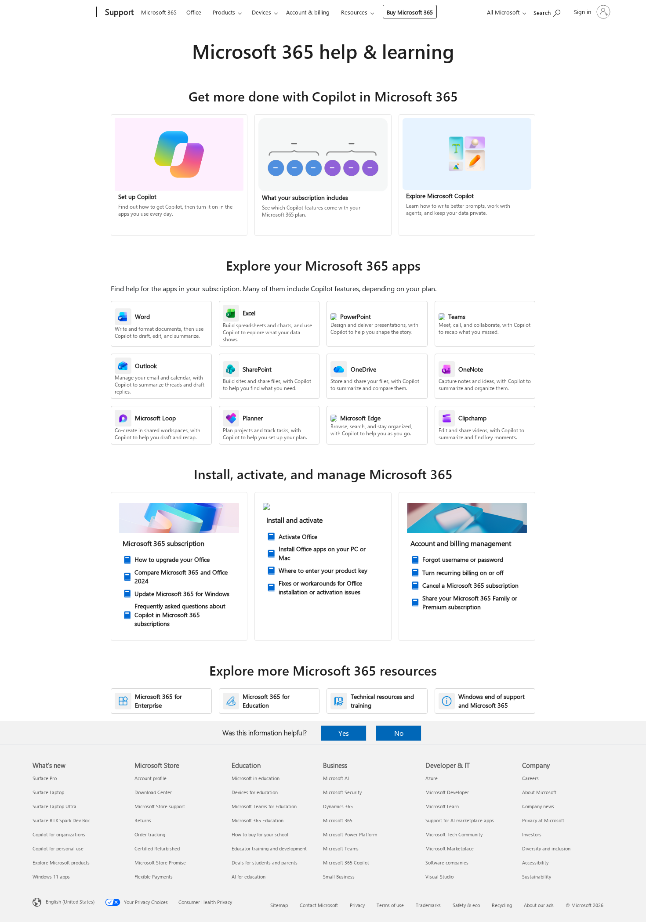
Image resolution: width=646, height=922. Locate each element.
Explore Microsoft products (61, 862)
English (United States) (70, 901)
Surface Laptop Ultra (54, 806)
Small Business (339, 876)
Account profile (150, 778)
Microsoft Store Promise (160, 862)
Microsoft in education (255, 778)
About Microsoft (539, 792)
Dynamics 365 (338, 806)
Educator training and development (269, 848)
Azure (431, 778)
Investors (531, 834)
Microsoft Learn (442, 806)
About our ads (539, 905)
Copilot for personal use (58, 848)
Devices (261, 12)
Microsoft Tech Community (454, 834)
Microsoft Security (342, 792)
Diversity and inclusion (546, 848)
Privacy (357, 905)
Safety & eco (466, 905)
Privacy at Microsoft (543, 820)
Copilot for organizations (59, 834)
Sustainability (536, 876)
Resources (354, 12)
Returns (142, 820)
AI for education (248, 876)
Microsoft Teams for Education (264, 806)
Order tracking (149, 834)
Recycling (502, 905)
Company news (538, 806)
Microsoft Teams (341, 848)
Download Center (153, 792)
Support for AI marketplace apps (459, 820)
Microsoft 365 (159, 12)
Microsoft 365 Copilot (346, 862)
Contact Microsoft (319, 905)
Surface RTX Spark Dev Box (61, 820)
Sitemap (279, 905)
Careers (530, 778)
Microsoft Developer (447, 792)
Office (193, 12)
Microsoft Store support (159, 806)
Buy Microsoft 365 (410, 12)
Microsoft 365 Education (257, 820)
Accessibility (535, 862)
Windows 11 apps (51, 876)
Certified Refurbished (157, 848)
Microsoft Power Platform (350, 834)
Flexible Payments (153, 876)
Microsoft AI (336, 778)
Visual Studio (439, 876)
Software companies (446, 862)
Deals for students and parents (265, 862)
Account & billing (308, 12)
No (398, 733)
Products (224, 12)
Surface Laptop (48, 792)
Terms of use (390, 905)
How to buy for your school (260, 834)
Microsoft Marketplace (449, 848)
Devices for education (255, 792)
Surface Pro (45, 778)
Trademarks (428, 905)
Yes (343, 733)
